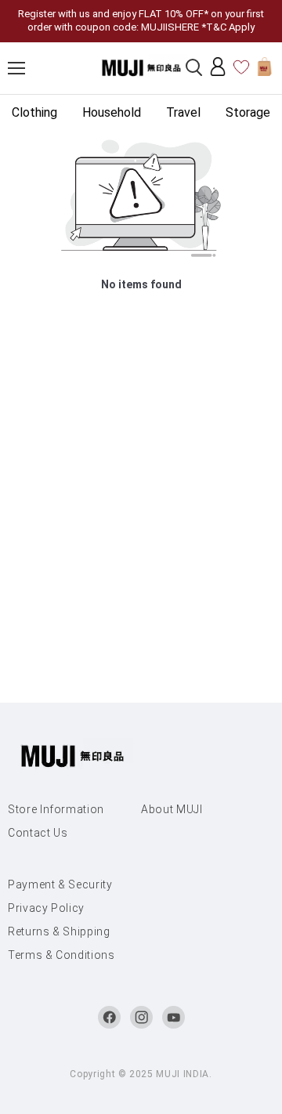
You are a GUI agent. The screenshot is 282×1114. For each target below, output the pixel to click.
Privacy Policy (46, 908)
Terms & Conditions (61, 955)
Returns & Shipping (59, 931)
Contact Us (38, 832)
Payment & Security (60, 884)
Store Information (56, 809)
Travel (183, 112)
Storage (248, 112)
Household (111, 112)
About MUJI (172, 809)
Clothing (34, 112)
